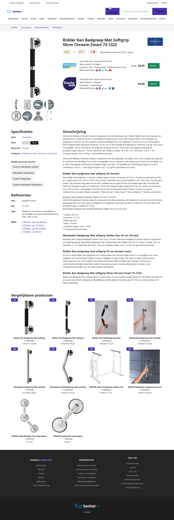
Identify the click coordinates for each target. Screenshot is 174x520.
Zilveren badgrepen (22, 178)
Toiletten (90, 18)
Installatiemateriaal (148, 18)
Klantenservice (152, 3)
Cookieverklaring (132, 487)
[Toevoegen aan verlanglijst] (93, 51)
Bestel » (153, 65)
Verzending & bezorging (86, 469)
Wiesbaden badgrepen (23, 173)
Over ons (132, 471)
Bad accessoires (39, 153)
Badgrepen (27, 153)
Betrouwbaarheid (132, 479)
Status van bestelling (86, 473)
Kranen (34, 18)
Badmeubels (13, 18)
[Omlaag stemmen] (81, 51)
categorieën (46, 460)
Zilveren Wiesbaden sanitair (25, 167)
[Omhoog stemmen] (67, 51)
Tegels (110, 18)
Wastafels (101, 18)
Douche (24, 18)
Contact (164, 3)
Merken (162, 18)
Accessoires (120, 18)
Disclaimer (139, 483)
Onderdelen (133, 18)
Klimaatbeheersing (67, 18)
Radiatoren (52, 18)
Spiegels (81, 18)
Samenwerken (132, 475)
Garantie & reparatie (86, 477)
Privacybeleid (126, 483)
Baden (42, 18)
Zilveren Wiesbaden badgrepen (27, 184)
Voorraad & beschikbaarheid (86, 485)
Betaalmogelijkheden (86, 481)
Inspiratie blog (132, 463)
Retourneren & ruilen (86, 465)
